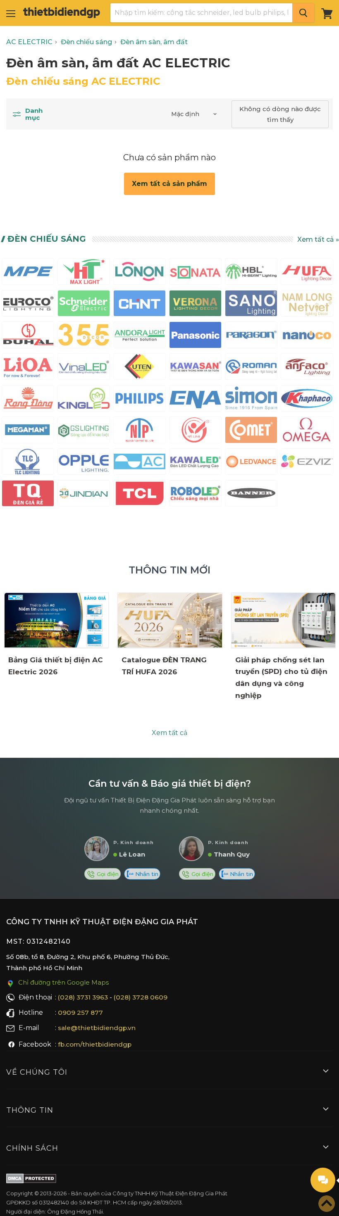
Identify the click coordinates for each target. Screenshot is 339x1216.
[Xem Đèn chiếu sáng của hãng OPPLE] (84, 463)
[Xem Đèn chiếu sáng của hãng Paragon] (251, 336)
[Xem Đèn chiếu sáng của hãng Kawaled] (195, 463)
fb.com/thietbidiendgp (94, 1044)
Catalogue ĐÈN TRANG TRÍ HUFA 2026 (164, 666)
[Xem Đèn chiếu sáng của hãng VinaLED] (84, 368)
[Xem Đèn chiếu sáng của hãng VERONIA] (195, 305)
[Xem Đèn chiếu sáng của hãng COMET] (251, 431)
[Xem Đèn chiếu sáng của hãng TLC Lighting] (28, 463)
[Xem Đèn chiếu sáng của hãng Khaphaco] (307, 400)
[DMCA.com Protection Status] (31, 1180)
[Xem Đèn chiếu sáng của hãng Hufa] (307, 273)
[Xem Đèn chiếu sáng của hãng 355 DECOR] (84, 336)
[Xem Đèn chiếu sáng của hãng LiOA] (28, 368)
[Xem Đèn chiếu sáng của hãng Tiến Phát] (139, 431)
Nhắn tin (146, 874)
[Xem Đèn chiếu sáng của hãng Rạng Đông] (28, 400)
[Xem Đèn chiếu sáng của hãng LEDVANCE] (251, 463)
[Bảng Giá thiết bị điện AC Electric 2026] (56, 620)
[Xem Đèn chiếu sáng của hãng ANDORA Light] (139, 336)
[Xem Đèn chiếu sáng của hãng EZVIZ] (307, 463)
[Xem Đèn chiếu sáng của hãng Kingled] (84, 400)
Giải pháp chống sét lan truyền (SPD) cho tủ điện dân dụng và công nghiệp (281, 678)
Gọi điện (107, 874)
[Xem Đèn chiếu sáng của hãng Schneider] (84, 305)
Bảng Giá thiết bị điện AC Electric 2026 (55, 666)
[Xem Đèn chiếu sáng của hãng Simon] (251, 400)
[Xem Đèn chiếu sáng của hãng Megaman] (28, 431)
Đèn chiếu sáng (46, 239)
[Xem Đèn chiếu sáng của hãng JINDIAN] (84, 495)
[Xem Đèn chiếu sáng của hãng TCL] (139, 495)
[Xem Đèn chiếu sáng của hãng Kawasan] (195, 368)
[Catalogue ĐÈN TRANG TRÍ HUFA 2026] (170, 620)
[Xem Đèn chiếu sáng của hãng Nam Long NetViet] (307, 305)
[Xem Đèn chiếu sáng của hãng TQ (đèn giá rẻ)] (28, 495)
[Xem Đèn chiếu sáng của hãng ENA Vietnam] (195, 400)
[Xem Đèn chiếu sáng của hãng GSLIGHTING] (84, 431)
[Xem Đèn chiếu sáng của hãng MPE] (28, 273)
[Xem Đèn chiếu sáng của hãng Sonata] (195, 273)
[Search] (303, 12)
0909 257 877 (80, 1012)
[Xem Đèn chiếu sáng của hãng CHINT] (139, 305)
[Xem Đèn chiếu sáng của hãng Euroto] (28, 305)
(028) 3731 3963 (83, 997)
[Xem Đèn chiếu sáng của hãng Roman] (251, 368)
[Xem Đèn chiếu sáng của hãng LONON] (139, 273)
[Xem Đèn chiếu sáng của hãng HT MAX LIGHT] (84, 273)
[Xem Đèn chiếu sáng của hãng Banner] (251, 495)
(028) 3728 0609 (140, 997)
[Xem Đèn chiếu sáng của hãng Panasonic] (195, 336)
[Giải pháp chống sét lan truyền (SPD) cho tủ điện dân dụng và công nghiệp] (283, 620)
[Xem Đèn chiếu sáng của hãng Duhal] (28, 336)
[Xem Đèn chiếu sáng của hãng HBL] (251, 273)
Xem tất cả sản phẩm (169, 184)
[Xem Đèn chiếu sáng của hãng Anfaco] (307, 368)
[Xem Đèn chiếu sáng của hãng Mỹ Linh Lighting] (195, 431)
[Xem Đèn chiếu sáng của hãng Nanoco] (307, 336)
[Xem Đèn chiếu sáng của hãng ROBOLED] (195, 495)
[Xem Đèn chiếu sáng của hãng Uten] (139, 368)
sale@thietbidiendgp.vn (97, 1028)
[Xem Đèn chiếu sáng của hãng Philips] (139, 400)
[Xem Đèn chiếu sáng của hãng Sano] (251, 305)
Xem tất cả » (318, 239)
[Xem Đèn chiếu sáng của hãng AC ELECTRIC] (139, 463)
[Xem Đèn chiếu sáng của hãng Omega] (307, 431)
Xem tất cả (169, 733)
